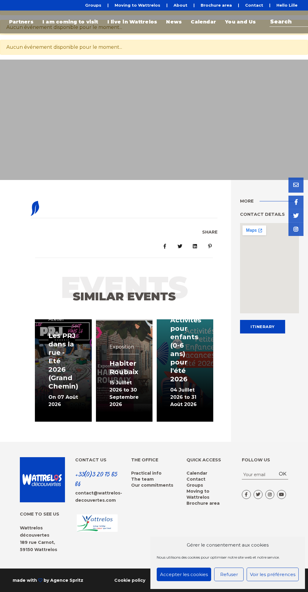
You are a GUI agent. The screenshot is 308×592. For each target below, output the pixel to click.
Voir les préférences (272, 574)
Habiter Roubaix (123, 367)
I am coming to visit (70, 22)
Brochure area (216, 5)
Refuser (229, 574)
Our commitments (152, 485)
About (180, 5)
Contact (254, 5)
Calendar (203, 22)
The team (142, 479)
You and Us (240, 22)
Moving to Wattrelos (137, 5)
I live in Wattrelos (132, 22)
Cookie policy (129, 580)
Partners (21, 22)
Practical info (146, 473)
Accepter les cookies (184, 574)
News (174, 22)
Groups (93, 5)
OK (282, 474)
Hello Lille (286, 5)
